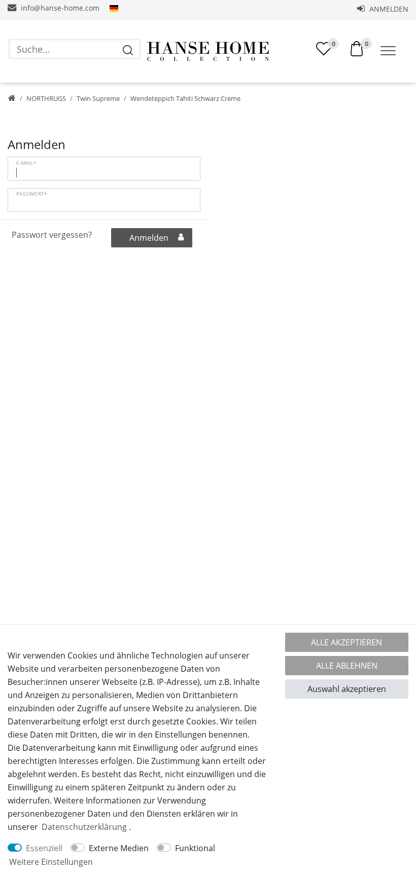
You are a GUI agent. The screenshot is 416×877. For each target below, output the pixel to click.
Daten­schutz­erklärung (84, 826)
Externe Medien (119, 848)
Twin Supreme (98, 98)
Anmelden (387, 9)
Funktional (195, 848)
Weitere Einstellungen (51, 861)
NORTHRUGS (46, 98)
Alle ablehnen (346, 665)
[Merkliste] (323, 48)
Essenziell (44, 848)
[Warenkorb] (356, 47)
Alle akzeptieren (346, 642)
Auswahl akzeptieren (346, 689)
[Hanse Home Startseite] (208, 51)
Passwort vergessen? (52, 234)
